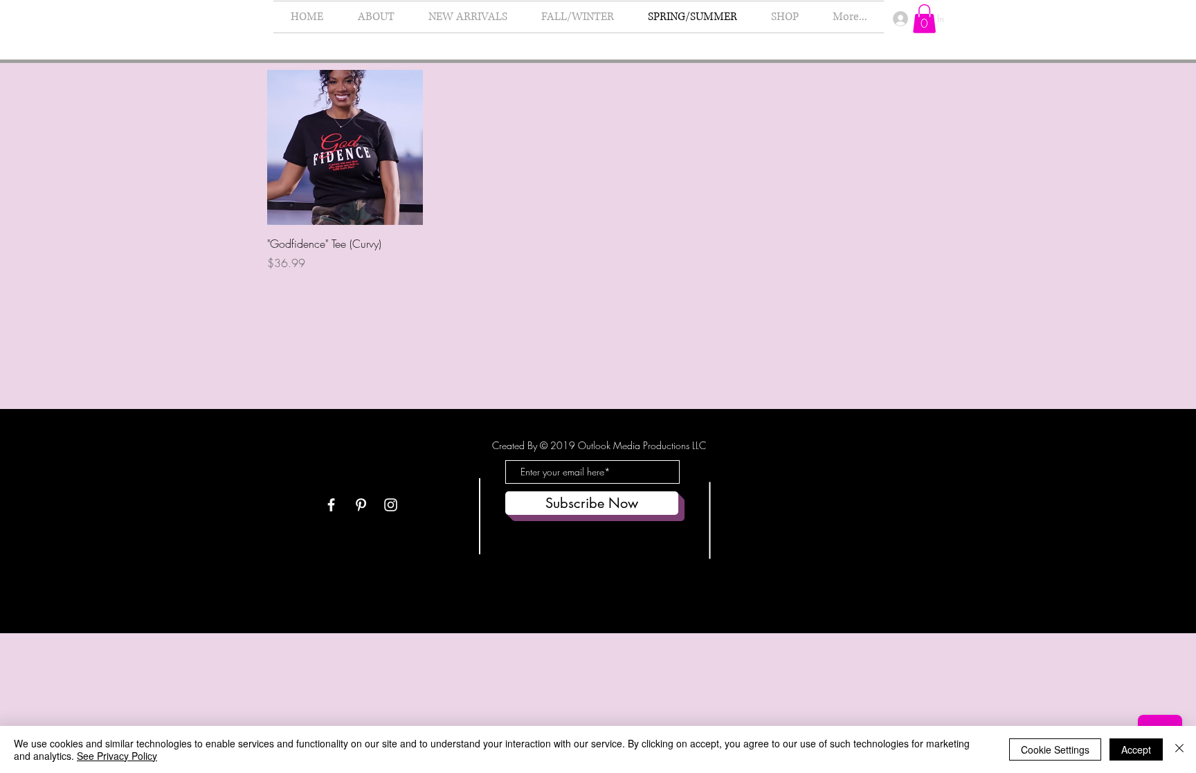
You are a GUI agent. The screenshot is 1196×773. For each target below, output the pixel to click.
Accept (1136, 749)
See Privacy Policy (117, 756)
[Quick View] (345, 148)
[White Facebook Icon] (331, 504)
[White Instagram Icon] (390, 504)
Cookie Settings (1055, 749)
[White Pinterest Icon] (361, 504)
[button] (924, 18)
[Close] (1179, 749)
